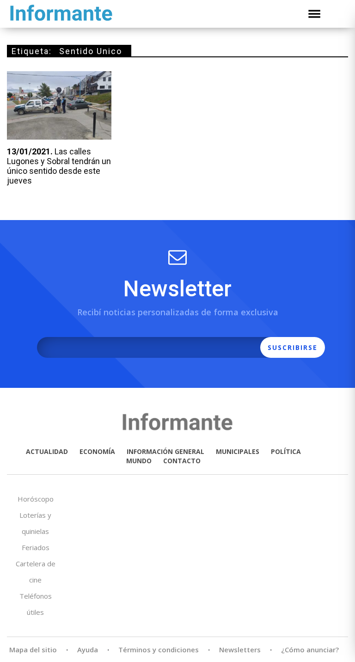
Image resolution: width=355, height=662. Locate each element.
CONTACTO (182, 460)
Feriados (35, 547)
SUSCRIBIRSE (293, 347)
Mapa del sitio (33, 649)
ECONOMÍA (97, 451)
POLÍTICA (286, 451)
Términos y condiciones (158, 649)
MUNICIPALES (237, 451)
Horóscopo (36, 498)
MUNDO (139, 460)
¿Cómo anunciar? (310, 649)
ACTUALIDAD (47, 451)
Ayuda (87, 649)
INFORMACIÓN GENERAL (165, 451)
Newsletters (240, 649)
